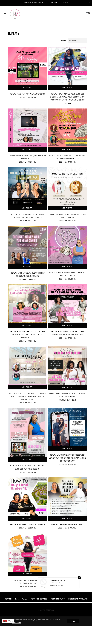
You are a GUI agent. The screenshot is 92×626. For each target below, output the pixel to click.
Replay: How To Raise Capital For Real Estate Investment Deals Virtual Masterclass (27, 334)
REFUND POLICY (58, 599)
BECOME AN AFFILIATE (77, 599)
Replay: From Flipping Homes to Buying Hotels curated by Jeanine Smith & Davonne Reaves (27, 396)
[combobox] (8, 621)
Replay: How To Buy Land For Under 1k (27, 525)
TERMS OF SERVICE (39, 599)
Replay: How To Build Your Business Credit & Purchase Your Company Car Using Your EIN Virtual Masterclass (67, 97)
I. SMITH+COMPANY (46, 610)
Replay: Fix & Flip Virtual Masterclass (27, 94)
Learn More (16, 623)
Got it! (73, 621)
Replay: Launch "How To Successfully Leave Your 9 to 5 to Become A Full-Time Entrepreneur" (67, 458)
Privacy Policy (21, 599)
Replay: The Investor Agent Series (67, 525)
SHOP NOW (65, 3)
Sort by (63, 40)
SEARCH (8, 599)
